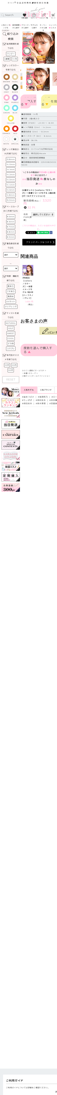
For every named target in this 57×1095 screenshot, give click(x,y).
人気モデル (29, 390)
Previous (25, 47)
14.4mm (11, 185)
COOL (11, 338)
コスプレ (11, 348)
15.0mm (11, 200)
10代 (7, 365)
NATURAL (11, 323)
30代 (10, 370)
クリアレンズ (11, 306)
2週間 (7, 59)
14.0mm (11, 164)
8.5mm (10, 216)
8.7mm (10, 227)
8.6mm (10, 222)
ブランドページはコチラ (39, 242)
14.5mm (11, 190)
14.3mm (11, 180)
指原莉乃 (43, 397)
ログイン (34, 18)
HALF (11, 328)
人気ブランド (46, 390)
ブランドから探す (25, 26)
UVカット (10, 301)
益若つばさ (29, 397)
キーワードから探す (43, 28)
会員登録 (24, 18)
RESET (10, 379)
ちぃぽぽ (28, 400)
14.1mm (11, 169)
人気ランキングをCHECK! (5, 28)
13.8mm (11, 159)
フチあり (11, 291)
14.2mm (11, 174)
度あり (11, 286)
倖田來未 (41, 400)
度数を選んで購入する (28, 101)
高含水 (11, 296)
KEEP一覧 (44, 18)
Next (52, 47)
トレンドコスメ (52, 26)
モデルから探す (34, 26)
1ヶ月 (14, 59)
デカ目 (11, 343)
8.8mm (11, 232)
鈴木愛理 (41, 403)
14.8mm (11, 195)
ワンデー (11, 54)
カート (53, 18)
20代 (14, 365)
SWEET (10, 333)
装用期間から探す (16, 26)
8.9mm (10, 237)
